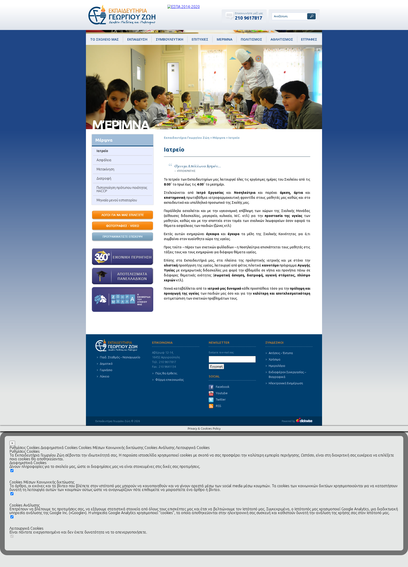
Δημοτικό (106, 363)
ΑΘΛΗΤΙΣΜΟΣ (282, 39)
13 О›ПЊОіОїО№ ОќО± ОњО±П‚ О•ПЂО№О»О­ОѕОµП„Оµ (122, 215)
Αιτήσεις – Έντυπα (281, 353)
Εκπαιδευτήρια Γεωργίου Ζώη (186, 137)
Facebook (222, 386)
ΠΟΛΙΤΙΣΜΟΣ (251, 39)
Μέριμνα (218, 137)
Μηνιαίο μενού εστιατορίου (117, 200)
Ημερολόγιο (277, 365)
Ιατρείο (102, 151)
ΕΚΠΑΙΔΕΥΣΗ (137, 39)
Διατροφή (104, 178)
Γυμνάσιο (106, 370)
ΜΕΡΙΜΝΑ (224, 39)
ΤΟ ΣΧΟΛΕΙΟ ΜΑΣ (104, 39)
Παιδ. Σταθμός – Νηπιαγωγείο (120, 357)
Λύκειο (104, 376)
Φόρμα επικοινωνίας (169, 379)
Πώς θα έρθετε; (166, 373)
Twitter (221, 399)
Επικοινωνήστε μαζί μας (249, 13)
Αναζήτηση (311, 16)
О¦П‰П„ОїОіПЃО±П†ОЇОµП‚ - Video (122, 226)
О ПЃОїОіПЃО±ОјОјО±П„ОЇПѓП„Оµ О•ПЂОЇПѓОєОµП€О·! (122, 237)
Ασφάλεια (104, 160)
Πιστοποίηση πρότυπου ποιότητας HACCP (122, 189)
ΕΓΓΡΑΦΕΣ (309, 39)
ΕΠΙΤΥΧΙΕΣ (200, 39)
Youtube (222, 393)
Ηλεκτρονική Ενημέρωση (286, 383)
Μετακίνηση (105, 169)
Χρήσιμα (274, 359)
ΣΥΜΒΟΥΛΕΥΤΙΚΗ (169, 39)
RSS (218, 405)
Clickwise (304, 420)
